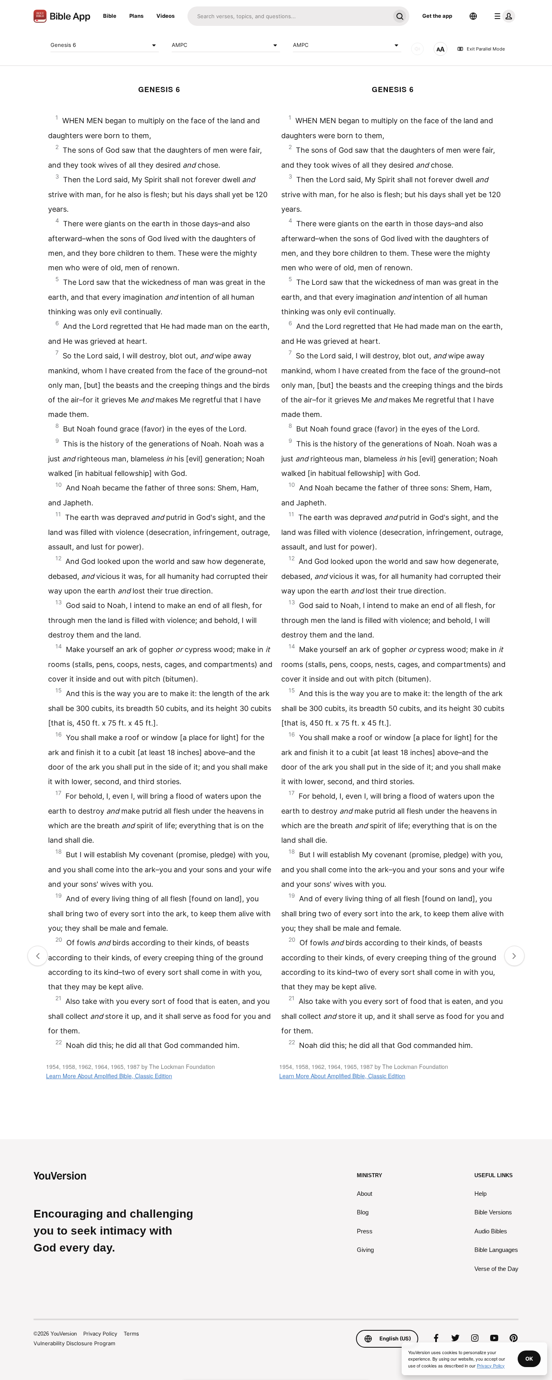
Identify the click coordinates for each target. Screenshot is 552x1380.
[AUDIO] (417, 48)
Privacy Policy (100, 1333)
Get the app (437, 16)
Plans (136, 16)
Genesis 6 (63, 45)
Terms (131, 1333)
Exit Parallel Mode (486, 49)
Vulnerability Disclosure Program (74, 1343)
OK (529, 1358)
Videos (165, 16)
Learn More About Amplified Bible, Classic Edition (109, 1076)
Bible (109, 16)
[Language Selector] (473, 16)
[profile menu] (503, 16)
